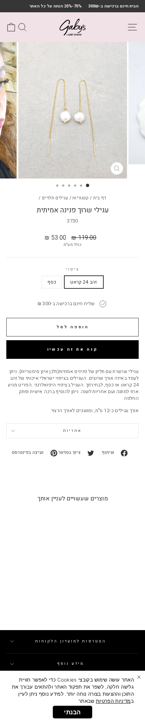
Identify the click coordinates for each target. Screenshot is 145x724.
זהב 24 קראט (83, 282)
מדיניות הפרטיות (113, 701)
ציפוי (72, 269)
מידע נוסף (70, 663)
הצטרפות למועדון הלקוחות (70, 641)
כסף (52, 282)
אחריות (72, 430)
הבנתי (72, 712)
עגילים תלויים (55, 198)
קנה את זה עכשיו (72, 349)
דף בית (99, 198)
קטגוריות (80, 198)
